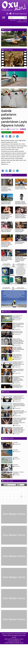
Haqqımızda (20, 21)
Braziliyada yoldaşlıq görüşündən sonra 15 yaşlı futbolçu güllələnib (20, 202)
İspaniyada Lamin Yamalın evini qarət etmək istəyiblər (19, 230)
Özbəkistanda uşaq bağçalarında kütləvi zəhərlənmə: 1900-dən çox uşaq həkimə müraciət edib (6, 244)
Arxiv (25, 20)
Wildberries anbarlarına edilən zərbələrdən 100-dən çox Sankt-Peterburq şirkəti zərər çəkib (18, 325)
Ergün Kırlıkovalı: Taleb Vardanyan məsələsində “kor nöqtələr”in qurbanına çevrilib (20, 412)
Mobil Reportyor (21, 14)
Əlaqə (25, 21)
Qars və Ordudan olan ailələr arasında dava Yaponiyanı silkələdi (6, 230)
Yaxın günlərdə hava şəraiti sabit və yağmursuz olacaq (17, 317)
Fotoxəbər (15, 442)
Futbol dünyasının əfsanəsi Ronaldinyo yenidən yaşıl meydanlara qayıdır (17, 356)
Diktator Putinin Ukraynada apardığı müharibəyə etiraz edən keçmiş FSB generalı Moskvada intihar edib (18, 341)
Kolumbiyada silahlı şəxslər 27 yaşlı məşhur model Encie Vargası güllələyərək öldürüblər (20, 216)
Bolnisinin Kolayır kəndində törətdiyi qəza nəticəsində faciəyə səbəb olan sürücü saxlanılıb (20, 259)
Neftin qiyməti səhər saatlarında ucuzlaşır (18, 332)
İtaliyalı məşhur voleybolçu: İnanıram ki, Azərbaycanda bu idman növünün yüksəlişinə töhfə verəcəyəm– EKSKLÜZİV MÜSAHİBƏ (19, 421)
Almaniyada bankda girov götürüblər (20, 243)
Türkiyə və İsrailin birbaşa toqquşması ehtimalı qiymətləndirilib (18, 348)
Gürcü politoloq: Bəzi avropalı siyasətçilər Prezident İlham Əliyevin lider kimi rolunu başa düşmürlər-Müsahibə (19, 430)
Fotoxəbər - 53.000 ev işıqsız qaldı (18, 473)
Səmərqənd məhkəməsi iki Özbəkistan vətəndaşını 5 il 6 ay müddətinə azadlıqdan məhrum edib (6, 189)
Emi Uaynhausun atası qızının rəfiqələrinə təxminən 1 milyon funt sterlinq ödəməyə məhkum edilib (6, 216)
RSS (22, 639)
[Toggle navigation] (3, 17)
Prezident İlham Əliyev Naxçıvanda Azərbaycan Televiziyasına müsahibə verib (19, 405)
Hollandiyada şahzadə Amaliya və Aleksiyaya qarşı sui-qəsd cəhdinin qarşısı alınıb (6, 259)
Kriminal (4, 129)
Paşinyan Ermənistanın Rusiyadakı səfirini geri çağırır (18, 370)
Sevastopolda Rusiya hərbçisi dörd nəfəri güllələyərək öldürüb (6, 202)
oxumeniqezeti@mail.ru (14, 641)
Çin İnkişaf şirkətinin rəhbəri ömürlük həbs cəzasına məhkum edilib (21, 187)
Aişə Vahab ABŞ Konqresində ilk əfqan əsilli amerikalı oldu (18, 386)
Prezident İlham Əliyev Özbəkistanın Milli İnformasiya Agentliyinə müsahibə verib (18, 363)
